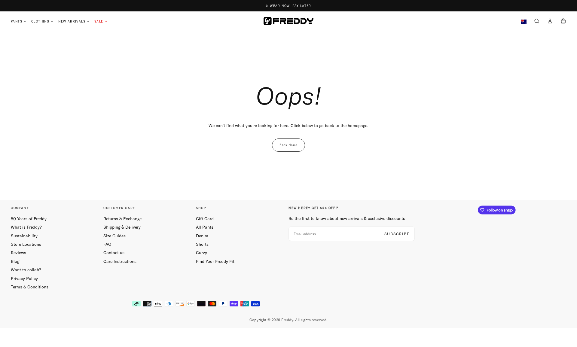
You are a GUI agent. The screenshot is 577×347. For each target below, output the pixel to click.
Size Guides (114, 236)
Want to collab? (26, 269)
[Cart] (563, 21)
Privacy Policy (24, 278)
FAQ (107, 244)
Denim (202, 236)
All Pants (204, 227)
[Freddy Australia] (288, 21)
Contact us (113, 252)
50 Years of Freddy (29, 218)
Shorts (202, 244)
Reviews (18, 252)
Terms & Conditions (29, 287)
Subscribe (397, 234)
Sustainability (24, 236)
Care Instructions (119, 261)
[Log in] (550, 21)
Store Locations (26, 244)
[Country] (524, 22)
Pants (16, 21)
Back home (288, 145)
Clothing (40, 21)
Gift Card (205, 218)
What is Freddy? (26, 227)
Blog (15, 261)
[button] (537, 21)
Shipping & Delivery (122, 227)
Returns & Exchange (122, 218)
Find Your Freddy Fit (215, 261)
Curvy (201, 252)
